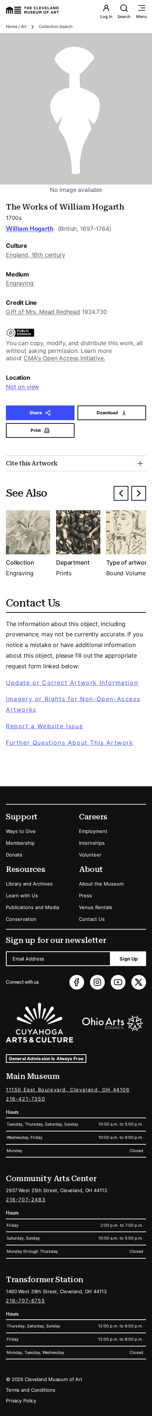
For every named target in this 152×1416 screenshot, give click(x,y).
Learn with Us (22, 895)
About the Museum (101, 884)
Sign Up (129, 959)
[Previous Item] (121, 493)
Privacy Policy (21, 1401)
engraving (20, 283)
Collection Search (56, 26)
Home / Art (16, 26)
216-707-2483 (25, 1199)
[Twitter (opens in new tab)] (138, 982)
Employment (93, 831)
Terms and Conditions (30, 1390)
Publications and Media (32, 907)
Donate (14, 855)
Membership (20, 843)
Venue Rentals (95, 907)
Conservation (21, 919)
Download (107, 412)
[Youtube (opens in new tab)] (118, 982)
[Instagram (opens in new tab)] (97, 982)
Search (124, 16)
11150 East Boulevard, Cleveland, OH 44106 (68, 1090)
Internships (92, 843)
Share (36, 412)
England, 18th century (35, 254)
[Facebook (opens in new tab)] (76, 982)
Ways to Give (21, 831)
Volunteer (90, 855)
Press (85, 895)
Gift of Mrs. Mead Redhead (43, 311)
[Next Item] (138, 493)
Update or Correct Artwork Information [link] (72, 682)
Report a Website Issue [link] (44, 726)
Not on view (22, 386)
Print (36, 430)
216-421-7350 (25, 1099)
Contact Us (92, 919)
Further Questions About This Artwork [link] (70, 742)
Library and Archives (29, 884)
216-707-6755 (25, 1301)
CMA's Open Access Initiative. (64, 358)
